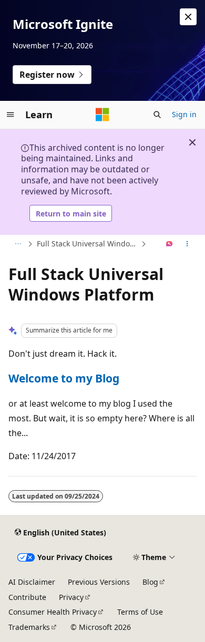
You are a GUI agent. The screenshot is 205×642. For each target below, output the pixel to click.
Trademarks (29, 627)
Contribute (27, 597)
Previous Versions (99, 582)
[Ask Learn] (169, 244)
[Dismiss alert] (188, 16)
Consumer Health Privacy (52, 612)
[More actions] (187, 244)
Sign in (184, 114)
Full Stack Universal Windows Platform (88, 243)
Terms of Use (140, 612)
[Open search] (157, 114)
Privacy (71, 597)
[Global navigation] (10, 114)
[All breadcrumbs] (17, 244)
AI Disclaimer (31, 582)
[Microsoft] (102, 114)
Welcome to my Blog (63, 378)
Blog (150, 582)
